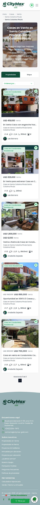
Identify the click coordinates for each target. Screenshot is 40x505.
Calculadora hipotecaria (11, 481)
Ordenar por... (10, 83)
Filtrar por (20, 501)
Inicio (5, 14)
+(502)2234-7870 (10, 428)
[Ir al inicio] (14, 403)
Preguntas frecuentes (10, 469)
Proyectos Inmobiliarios (11, 448)
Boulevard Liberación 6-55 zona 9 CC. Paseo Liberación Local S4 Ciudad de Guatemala (18, 423)
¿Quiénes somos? (9, 459)
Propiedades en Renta (10, 444)
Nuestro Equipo (7, 462)
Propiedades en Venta (10, 441)
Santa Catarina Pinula (13, 17)
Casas (11, 14)
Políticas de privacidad (10, 473)
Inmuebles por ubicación (11, 451)
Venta (19, 14)
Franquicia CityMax (9, 466)
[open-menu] (37, 5)
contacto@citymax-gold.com (15, 432)
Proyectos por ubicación (11, 455)
